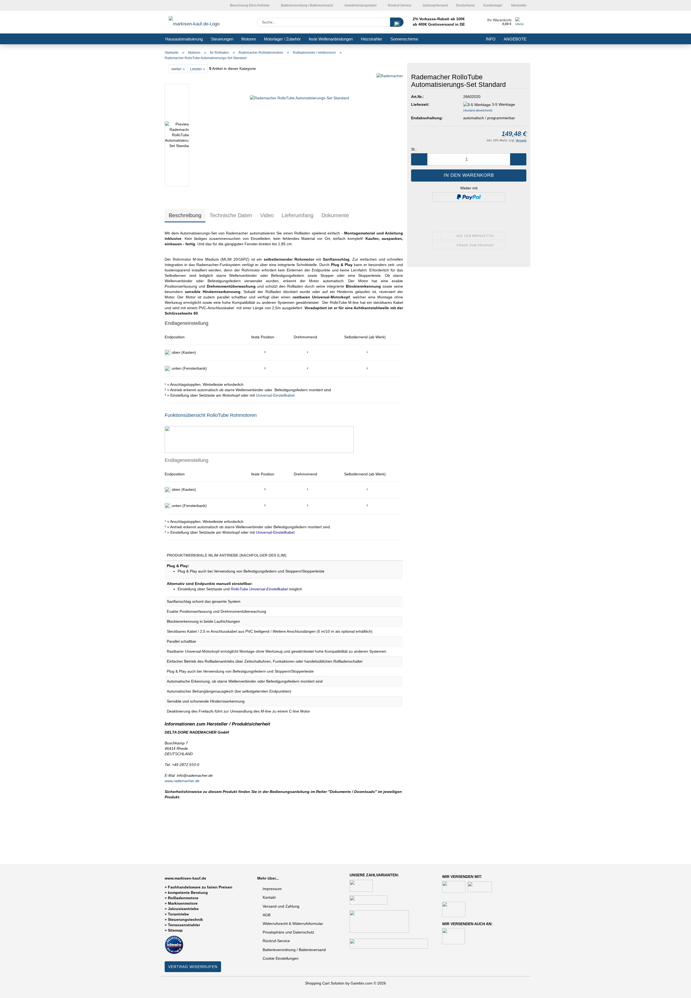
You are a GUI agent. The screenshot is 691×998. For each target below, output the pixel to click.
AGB (266, 915)
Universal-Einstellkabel (275, 395)
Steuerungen (222, 39)
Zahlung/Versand (435, 5)
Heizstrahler (371, 39)
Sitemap (175, 930)
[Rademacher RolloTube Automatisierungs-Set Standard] (299, 136)
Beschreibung (185, 215)
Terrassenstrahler (184, 925)
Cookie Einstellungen (281, 958)
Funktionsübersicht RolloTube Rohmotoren (211, 415)
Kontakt (269, 897)
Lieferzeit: (420, 104)
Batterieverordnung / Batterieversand (294, 950)
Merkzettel (518, 5)
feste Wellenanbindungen (331, 39)
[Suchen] (397, 22)
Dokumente (335, 215)
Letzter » (197, 69)
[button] (419, 159)
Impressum (272, 889)
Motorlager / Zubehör (282, 39)
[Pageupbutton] (676, 990)
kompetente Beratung (188, 892)
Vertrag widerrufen (193, 967)
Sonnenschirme (404, 39)
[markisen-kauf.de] (202, 22)
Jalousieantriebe (183, 909)
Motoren (248, 39)
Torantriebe (178, 914)
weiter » (178, 69)
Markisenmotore (183, 903)
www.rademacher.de (182, 781)
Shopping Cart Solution (324, 983)
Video (267, 215)
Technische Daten (230, 215)
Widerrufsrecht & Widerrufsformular (293, 923)
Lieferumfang (297, 215)
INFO (491, 39)
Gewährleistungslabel (360, 5)
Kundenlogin (492, 5)
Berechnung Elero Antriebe (249, 5)
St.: (414, 149)
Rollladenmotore (183, 898)
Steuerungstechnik (185, 919)
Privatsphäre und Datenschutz (288, 932)
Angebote (515, 39)
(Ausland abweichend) (477, 110)
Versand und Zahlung (281, 906)
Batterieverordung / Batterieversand (306, 5)
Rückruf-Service (399, 5)
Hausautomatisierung (184, 39)
